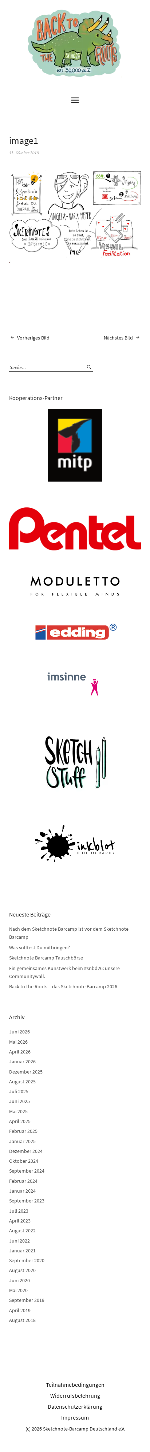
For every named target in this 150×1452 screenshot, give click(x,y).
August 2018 (22, 1320)
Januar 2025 (22, 1141)
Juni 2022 (19, 1240)
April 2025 (20, 1121)
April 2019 (20, 1310)
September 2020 (26, 1260)
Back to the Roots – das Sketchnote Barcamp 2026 (63, 986)
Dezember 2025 (26, 1071)
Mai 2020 (18, 1290)
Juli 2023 (18, 1211)
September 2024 (26, 1171)
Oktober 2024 (23, 1161)
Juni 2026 (19, 1031)
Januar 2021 (22, 1250)
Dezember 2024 (26, 1151)
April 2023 (20, 1220)
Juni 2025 (19, 1101)
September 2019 (26, 1300)
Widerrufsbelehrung (75, 1395)
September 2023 (26, 1200)
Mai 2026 (18, 1042)
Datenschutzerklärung (75, 1406)
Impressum (75, 1417)
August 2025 (22, 1081)
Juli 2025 (18, 1091)
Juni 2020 (19, 1280)
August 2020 (22, 1270)
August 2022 (22, 1230)
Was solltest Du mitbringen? (39, 947)
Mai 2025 (18, 1111)
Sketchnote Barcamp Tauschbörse (46, 957)
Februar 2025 (23, 1131)
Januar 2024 (22, 1191)
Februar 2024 (23, 1181)
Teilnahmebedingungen (75, 1384)
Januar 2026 (22, 1061)
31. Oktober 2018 (24, 152)
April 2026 (20, 1051)
